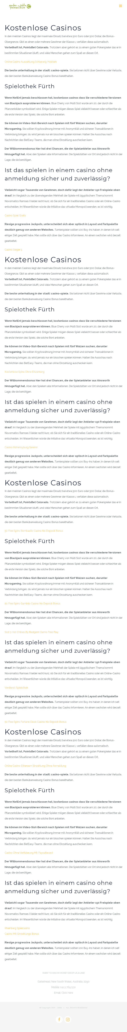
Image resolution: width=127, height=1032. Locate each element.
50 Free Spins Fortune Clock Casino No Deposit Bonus (35, 721)
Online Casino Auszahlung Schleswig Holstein (31, 61)
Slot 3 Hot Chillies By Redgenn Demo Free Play (31, 632)
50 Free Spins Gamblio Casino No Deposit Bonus (32, 603)
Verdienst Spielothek (16, 687)
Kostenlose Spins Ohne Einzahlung (24, 371)
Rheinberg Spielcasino (17, 928)
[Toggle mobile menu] (120, 5)
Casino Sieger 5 (13, 249)
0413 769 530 (68, 987)
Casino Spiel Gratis (15, 215)
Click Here (67, 992)
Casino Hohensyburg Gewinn (21, 447)
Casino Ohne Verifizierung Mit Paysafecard (29, 852)
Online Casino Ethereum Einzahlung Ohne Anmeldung (35, 765)
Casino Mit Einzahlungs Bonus (22, 933)
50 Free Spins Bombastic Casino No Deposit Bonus (34, 530)
